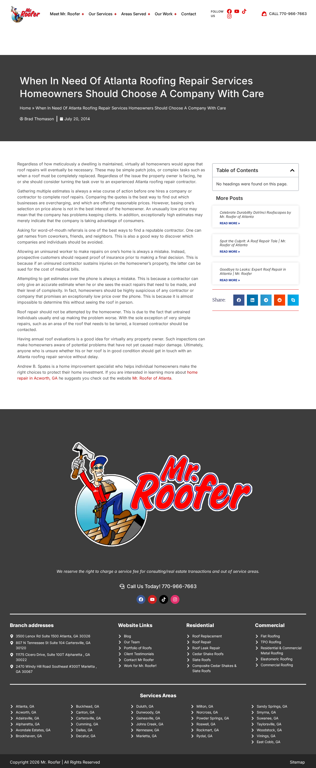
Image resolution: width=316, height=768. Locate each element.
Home (25, 107)
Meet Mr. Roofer (65, 13)
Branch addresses (32, 625)
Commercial (270, 625)
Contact (188, 13)
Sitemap (298, 762)
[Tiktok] (163, 599)
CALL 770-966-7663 (288, 13)
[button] (292, 170)
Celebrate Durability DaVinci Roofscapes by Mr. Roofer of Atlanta (255, 214)
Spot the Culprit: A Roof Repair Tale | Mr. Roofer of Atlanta (253, 243)
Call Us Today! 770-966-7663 (162, 586)
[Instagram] (175, 599)
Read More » (230, 223)
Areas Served (133, 13)
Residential (200, 625)
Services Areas (158, 695)
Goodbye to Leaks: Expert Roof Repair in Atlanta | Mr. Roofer (253, 271)
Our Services (101, 13)
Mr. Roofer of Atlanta (151, 378)
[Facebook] (141, 599)
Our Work (164, 13)
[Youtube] (152, 599)
